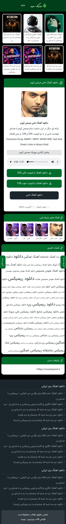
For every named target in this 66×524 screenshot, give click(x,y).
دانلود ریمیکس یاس (40, 329)
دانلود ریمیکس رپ (41, 304)
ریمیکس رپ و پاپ (44, 343)
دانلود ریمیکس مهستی (10, 317)
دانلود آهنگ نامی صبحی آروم (44, 83)
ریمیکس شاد (12, 342)
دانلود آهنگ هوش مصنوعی (50, 271)
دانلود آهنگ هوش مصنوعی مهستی (20, 271)
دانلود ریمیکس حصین (48, 292)
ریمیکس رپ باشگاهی (49, 335)
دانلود (18, 256)
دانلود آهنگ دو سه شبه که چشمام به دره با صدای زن (37, 410)
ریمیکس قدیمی (13, 350)
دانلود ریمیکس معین (25, 317)
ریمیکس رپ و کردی (27, 343)
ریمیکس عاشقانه (53, 350)
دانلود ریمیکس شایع (48, 312)
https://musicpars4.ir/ (48, 369)
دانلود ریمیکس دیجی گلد (41, 298)
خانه (23, 6)
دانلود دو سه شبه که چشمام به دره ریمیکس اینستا (38, 420)
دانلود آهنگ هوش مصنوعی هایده (50, 279)
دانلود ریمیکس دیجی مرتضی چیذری (21, 292)
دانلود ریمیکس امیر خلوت (36, 286)
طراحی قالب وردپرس (36, 519)
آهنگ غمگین (31, 257)
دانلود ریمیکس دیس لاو (24, 297)
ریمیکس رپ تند (32, 335)
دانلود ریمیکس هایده (38, 323)
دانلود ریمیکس (21, 278)
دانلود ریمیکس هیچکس (56, 328)
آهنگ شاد (60, 257)
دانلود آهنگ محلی (13, 265)
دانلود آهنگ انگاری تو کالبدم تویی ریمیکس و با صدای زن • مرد (33, 404)
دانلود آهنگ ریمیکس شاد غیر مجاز (37, 265)
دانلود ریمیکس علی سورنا (22, 312)
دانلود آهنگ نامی (34, 195)
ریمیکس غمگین (30, 350)
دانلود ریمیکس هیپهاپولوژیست (14, 323)
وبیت (23, 519)
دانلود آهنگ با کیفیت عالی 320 (32, 173)
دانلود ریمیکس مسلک (42, 317)
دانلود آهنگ (41, 207)
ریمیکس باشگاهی (23, 329)
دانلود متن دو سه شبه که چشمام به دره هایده (40, 415)
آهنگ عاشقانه (47, 257)
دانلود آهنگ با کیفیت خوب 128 (32, 183)
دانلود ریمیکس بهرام (18, 286)
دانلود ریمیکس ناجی (57, 323)
